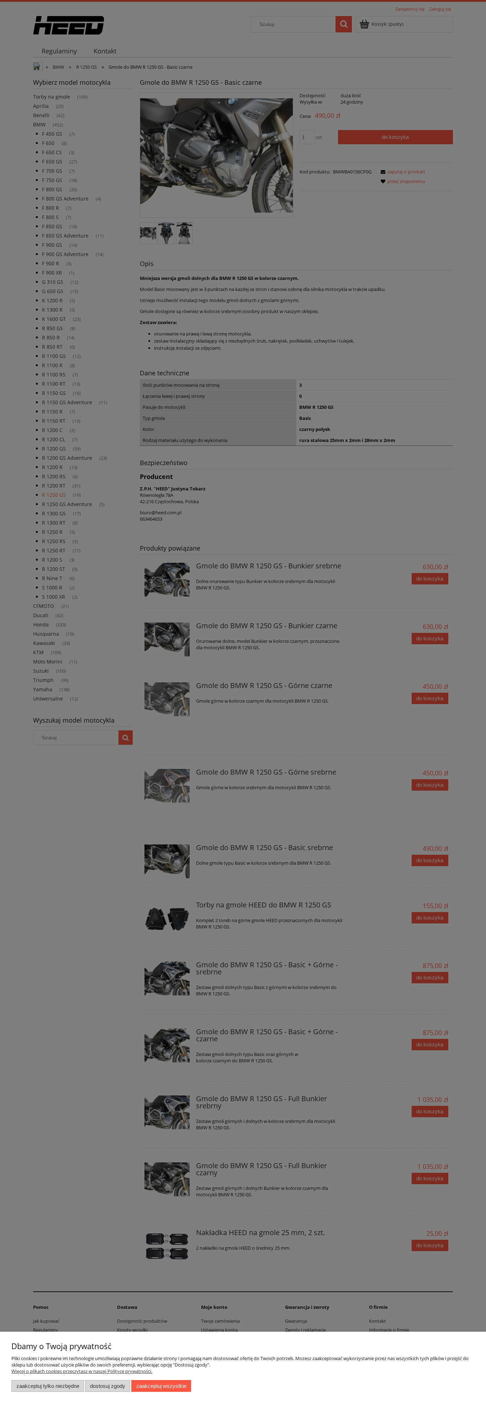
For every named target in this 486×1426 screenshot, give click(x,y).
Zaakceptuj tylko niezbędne (47, 1386)
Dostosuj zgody (107, 1386)
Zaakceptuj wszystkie (161, 1386)
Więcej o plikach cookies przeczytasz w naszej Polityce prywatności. (81, 1371)
